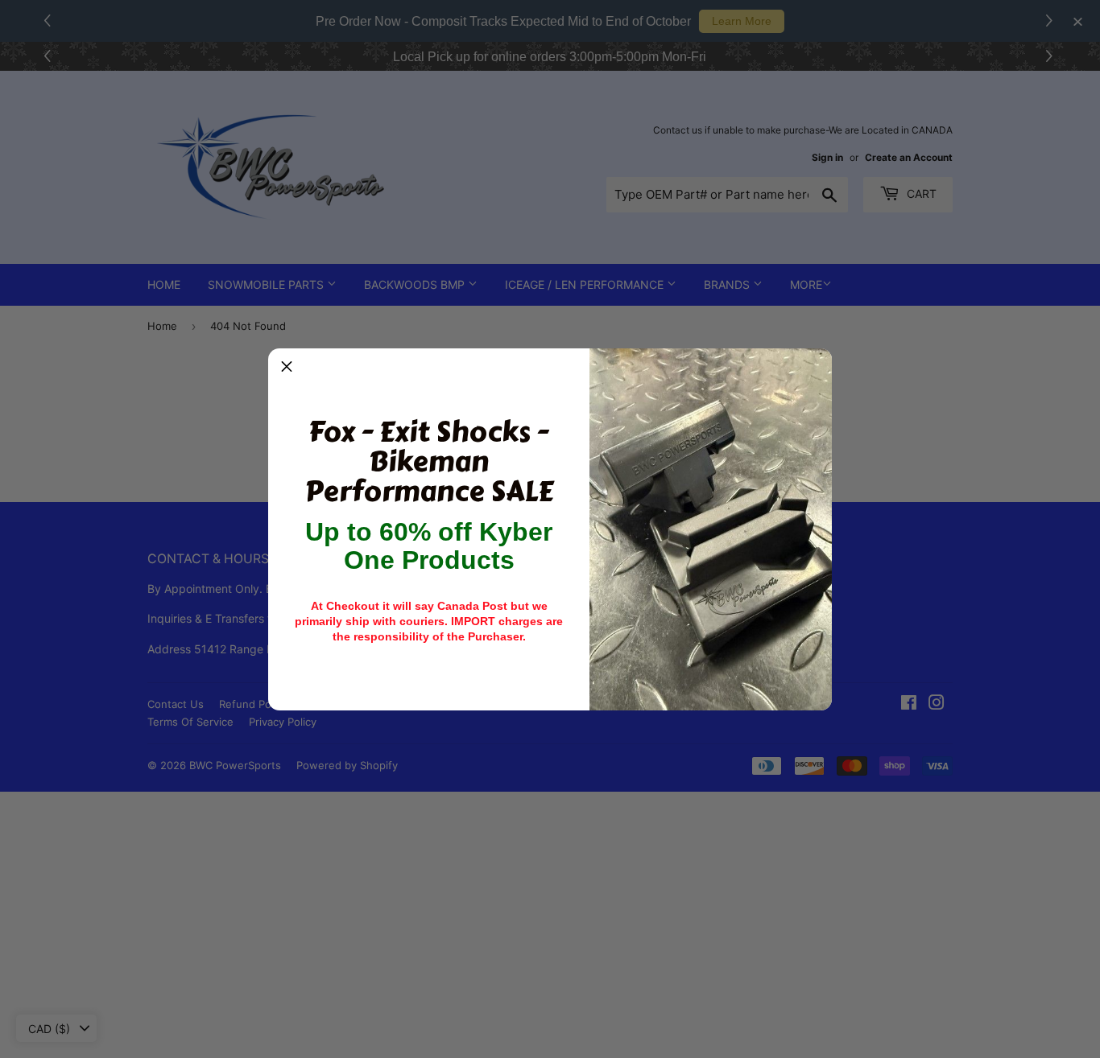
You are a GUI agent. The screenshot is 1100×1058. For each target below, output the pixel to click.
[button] (286, 366)
